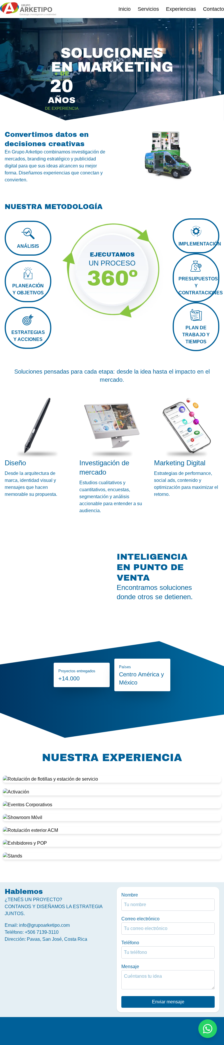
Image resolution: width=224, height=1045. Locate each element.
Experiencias (181, 9)
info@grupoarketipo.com (44, 925)
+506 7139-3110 (42, 932)
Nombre (129, 894)
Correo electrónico (140, 918)
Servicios (148, 9)
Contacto (213, 9)
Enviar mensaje (168, 1001)
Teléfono (130, 942)
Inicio (124, 9)
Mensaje (130, 966)
